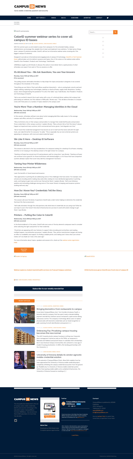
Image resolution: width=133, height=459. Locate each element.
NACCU (63, 17)
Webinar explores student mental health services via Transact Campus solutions (42, 270)
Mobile (54, 43)
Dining (61, 306)
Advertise (87, 17)
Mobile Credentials (34, 280)
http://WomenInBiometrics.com (79, 430)
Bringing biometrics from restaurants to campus (59, 309)
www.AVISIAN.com (98, 410)
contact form (101, 416)
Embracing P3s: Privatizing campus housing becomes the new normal (57, 332)
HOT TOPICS (40, 17)
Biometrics (56, 306)
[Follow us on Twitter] (108, 18)
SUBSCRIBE (74, 17)
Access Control (38, 43)
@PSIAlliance (81, 417)
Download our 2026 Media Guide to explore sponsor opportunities (49, 429)
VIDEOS (53, 17)
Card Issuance (48, 43)
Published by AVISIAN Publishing (108, 456)
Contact (99, 17)
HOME (29, 17)
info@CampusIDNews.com (100, 412)
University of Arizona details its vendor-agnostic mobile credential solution (59, 356)
